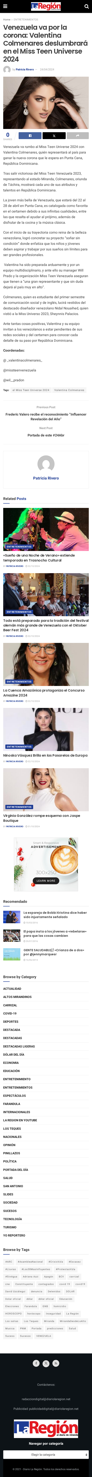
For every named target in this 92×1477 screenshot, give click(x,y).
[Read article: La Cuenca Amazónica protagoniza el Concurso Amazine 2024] (46, 664)
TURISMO (9, 1227)
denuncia (36, 1291)
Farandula (11, 1104)
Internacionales (16, 1112)
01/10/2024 (33, 826)
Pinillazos (11, 1153)
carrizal (74, 1276)
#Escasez (75, 1262)
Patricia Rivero (25, 69)
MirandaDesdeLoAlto (73, 1321)
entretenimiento (17, 1079)
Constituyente (24, 1284)
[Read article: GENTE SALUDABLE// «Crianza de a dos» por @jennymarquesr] (11, 954)
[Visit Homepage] (46, 6)
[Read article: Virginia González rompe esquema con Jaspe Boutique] (46, 789)
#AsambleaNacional (30, 1262)
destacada (11, 1030)
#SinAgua (11, 1276)
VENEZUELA (43, 1336)
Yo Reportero (14, 1235)
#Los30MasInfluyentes (36, 1269)
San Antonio (13, 1186)
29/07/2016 (31, 941)
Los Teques (12, 1128)
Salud (8, 1178)
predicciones (55, 1328)
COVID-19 (9, 1013)
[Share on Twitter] (54, 135)
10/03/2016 (31, 922)
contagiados (46, 1284)
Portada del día (15, 1170)
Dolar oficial (13, 1299)
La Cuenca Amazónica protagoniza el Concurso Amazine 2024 (44, 693)
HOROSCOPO (13, 1314)
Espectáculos (14, 1096)
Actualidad (12, 989)
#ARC (8, 1262)
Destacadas (12, 1038)
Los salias (11, 1321)
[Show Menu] (5, 6)
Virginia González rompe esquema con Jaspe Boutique (41, 818)
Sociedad (10, 1202)
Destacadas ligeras (19, 1046)
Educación (11, 1071)
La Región (72, 1314)
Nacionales (12, 1137)
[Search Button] (87, 6)
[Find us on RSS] (55, 1363)
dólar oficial (46, 1299)
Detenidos (54, 1291)
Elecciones (12, 1306)
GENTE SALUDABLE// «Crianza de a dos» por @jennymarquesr (54, 952)
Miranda (49, 1321)
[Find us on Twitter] (46, 1363)
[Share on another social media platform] (78, 135)
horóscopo (33, 1314)
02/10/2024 (33, 566)
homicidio (60, 1306)
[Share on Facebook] (30, 135)
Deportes (10, 1021)
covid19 (80, 1284)
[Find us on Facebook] (36, 1363)
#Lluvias (10, 1269)
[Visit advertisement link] (46, 864)
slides (8, 1194)
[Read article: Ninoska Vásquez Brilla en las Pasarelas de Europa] (46, 729)
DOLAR (70, 1291)
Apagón (48, 1276)
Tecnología (12, 1219)
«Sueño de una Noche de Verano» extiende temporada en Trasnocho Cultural (39, 558)
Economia (11, 1063)
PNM (23, 1328)
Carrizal (10, 1005)
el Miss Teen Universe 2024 (31, 390)
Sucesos (10, 1211)
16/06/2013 (31, 960)
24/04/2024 (47, 69)
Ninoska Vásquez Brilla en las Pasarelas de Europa (45, 755)
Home (6, 20)
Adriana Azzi (31, 1276)
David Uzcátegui (15, 1291)
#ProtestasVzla (65, 1269)
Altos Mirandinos (17, 997)
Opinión (9, 1145)
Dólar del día (13, 1054)
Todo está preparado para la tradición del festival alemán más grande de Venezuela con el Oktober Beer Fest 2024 (46, 625)
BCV (61, 1276)
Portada (37, 1328)
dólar (30, 1299)
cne (7, 1284)
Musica (10, 1328)
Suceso (10, 1336)
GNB (45, 1306)
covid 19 (64, 1284)
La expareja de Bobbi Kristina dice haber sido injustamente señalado (55, 915)
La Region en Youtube (20, 1120)
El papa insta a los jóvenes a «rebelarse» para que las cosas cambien (55, 933)
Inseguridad (53, 1314)
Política (9, 1161)
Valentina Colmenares (69, 390)
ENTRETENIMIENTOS (26, 20)
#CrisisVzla (56, 1262)
